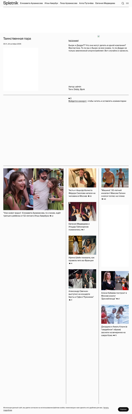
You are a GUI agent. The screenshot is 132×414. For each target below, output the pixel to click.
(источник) (73, 40)
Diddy (76, 89)
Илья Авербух (51, 3)
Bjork (82, 89)
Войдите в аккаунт (77, 101)
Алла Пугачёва (86, 3)
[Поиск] (122, 3)
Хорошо (123, 409)
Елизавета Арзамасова (31, 3)
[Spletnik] (10, 3)
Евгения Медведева (105, 3)
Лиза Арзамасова (68, 3)
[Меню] (127, 3)
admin (78, 86)
